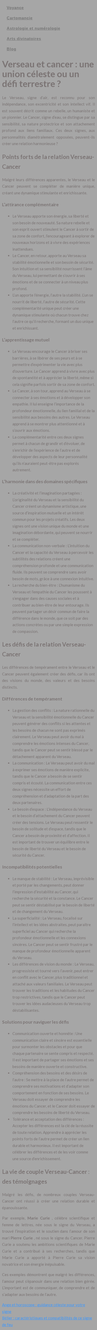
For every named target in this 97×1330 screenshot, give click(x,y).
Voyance (15, 7)
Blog (11, 49)
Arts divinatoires (24, 38)
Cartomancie (20, 18)
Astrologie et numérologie (33, 28)
